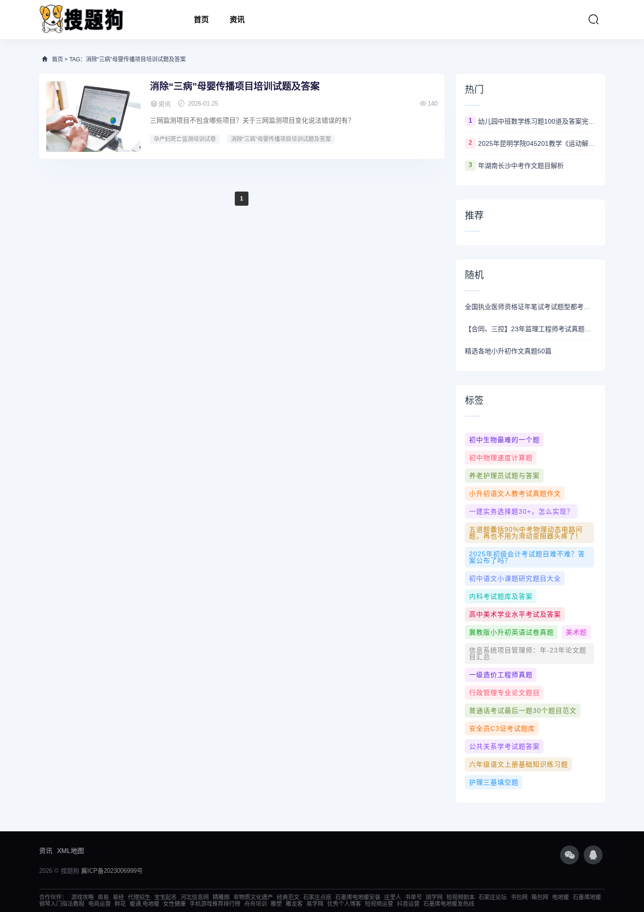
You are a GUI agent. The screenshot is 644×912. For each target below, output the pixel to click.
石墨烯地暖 (587, 897)
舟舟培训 (255, 904)
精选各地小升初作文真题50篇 (508, 351)
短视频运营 (379, 904)
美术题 (576, 632)
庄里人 (392, 897)
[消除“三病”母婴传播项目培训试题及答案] (93, 116)
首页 (201, 20)
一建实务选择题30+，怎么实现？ (521, 511)
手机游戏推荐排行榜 (215, 904)
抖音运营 (408, 904)
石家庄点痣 (317, 897)
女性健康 (174, 904)
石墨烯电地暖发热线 (448, 904)
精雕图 (221, 897)
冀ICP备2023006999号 (112, 870)
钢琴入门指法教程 (61, 904)
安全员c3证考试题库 (502, 728)
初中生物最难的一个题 (504, 439)
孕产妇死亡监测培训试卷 (185, 139)
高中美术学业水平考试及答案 (515, 614)
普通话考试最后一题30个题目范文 (523, 710)
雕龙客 (294, 904)
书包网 (519, 897)
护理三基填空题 (494, 782)
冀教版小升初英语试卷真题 (511, 632)
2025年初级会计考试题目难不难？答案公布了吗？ (527, 557)
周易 (103, 897)
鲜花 (120, 904)
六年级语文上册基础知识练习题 (518, 764)
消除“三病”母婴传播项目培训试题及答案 (235, 86)
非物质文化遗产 (253, 897)
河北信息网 (195, 897)
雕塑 (276, 904)
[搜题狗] (81, 19)
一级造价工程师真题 (501, 674)
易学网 (314, 904)
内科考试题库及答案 (501, 596)
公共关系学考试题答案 (504, 746)
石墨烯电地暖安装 (357, 897)
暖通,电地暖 (144, 904)
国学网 (434, 897)
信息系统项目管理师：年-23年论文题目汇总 (527, 653)
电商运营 (99, 904)
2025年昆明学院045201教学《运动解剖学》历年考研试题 (537, 143)
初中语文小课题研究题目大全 (515, 578)
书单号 (413, 897)
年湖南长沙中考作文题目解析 (521, 165)
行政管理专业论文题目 (504, 692)
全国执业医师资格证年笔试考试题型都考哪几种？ (530, 306)
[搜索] (593, 19)
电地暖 (560, 897)
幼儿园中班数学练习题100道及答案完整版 (537, 121)
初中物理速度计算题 (501, 457)
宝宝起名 (165, 897)
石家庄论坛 (493, 897)
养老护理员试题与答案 (504, 475)
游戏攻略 (82, 897)
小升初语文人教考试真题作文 (515, 493)
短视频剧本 (460, 897)
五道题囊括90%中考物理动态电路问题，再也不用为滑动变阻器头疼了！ (526, 533)
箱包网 (539, 897)
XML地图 (70, 850)
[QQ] (593, 854)
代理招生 (139, 897)
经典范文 (288, 897)
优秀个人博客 (344, 904)
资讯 (237, 20)
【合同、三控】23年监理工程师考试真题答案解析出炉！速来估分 (530, 329)
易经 (118, 897)
